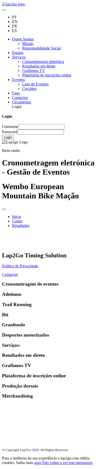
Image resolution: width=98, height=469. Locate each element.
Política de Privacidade (20, 266)
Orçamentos (21, 102)
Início (16, 216)
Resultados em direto (38, 66)
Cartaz (17, 221)
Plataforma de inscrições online (46, 75)
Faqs (16, 93)
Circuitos (29, 88)
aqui (37, 463)
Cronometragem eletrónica (43, 61)
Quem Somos (23, 39)
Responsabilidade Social (41, 48)
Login (8, 137)
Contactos (20, 97)
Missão (27, 43)
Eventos (18, 79)
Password (9, 132)
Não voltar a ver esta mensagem (67, 463)
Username (10, 126)
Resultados (20, 225)
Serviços (19, 57)
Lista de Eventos (35, 84)
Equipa (17, 52)
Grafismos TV (33, 70)
